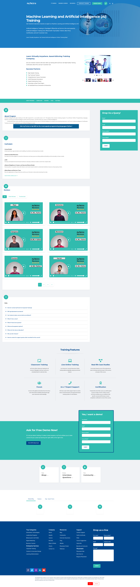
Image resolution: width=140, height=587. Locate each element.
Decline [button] (96, 583)
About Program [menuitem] (30, 100)
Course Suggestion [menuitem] (81, 541)
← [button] (83, 80)
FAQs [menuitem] (52, 100)
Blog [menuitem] (61, 533)
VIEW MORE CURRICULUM (11, 176)
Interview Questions (70, 475)
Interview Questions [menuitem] (65, 538)
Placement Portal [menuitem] (64, 546)
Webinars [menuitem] (62, 549)
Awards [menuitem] (50, 535)
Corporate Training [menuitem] (31, 549)
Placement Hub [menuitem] (80, 551)
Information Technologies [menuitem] (33, 533)
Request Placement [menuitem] (81, 557)
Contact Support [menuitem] (80, 533)
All (4, 196)
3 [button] (99, 75)
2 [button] (97, 75)
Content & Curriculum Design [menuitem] (33, 551)
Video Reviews (12, 196)
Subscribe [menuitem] (79, 543)
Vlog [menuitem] (61, 541)
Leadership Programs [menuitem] (31, 535)
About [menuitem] (50, 533)
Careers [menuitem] (51, 538)
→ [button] (113, 80)
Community (91, 475)
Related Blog (31, 499)
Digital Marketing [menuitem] (30, 541)
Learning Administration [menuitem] (32, 554)
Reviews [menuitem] (46, 100)
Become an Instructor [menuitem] (82, 546)
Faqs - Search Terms (49, 499)
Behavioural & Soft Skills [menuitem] (32, 538)
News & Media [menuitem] (52, 543)
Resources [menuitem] (72, 3)
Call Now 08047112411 (33, 443)
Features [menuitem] (57, 100)
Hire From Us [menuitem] (79, 554)
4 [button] (101, 75)
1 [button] (94, 75)
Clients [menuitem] (50, 546)
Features (39, 499)
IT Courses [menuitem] (53, 3)
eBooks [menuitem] (62, 543)
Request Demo (97, 3)
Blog (49, 475)
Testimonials (22, 196)
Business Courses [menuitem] (63, 3)
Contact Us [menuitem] (51, 549)
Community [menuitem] (63, 535)
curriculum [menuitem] (39, 100)
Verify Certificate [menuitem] (80, 535)
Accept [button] (90, 583)
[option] (98, 64)
